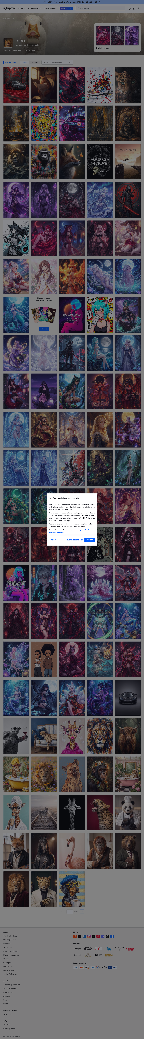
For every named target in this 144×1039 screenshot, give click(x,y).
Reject (53, 540)
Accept (90, 540)
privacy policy (76, 530)
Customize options (75, 540)
